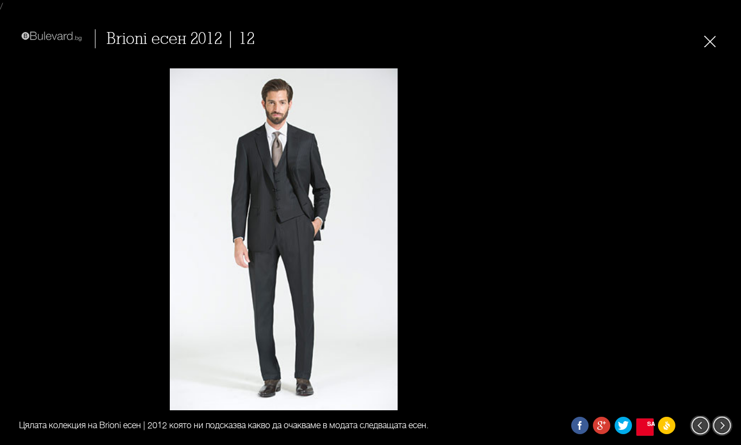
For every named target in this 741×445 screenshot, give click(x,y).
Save (650, 423)
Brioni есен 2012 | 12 (180, 38)
